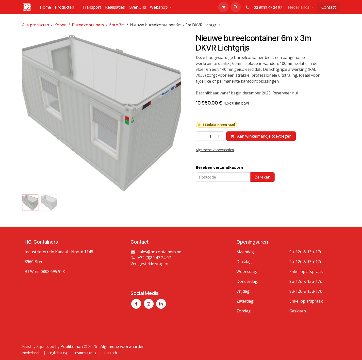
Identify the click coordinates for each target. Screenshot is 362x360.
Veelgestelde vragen (149, 263)
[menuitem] (45, 7)
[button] (235, 7)
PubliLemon (72, 346)
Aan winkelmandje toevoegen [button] (264, 136)
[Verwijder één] (201, 136)
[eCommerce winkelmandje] (223, 7)
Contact (328, 7)
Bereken (262, 177)
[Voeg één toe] (219, 136)
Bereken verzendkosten (219, 167)
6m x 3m (117, 25)
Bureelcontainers (88, 25)
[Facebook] (136, 304)
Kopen (60, 25)
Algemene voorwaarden (122, 346)
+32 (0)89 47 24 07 (154, 257)
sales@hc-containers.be (159, 251)
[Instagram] (149, 304)
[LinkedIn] (161, 304)
